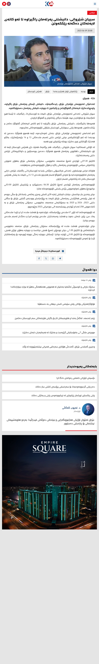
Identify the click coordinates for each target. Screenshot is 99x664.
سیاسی (92, 12)
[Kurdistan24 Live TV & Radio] (4, 4)
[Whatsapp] (53, 258)
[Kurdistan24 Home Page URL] (49, 3)
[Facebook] (39, 258)
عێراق (91, 91)
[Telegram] (60, 258)
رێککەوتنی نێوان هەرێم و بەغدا (65, 91)
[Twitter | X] (46, 258)
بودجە (83, 91)
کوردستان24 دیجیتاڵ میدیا (47, 251)
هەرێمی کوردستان (35, 91)
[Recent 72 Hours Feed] (9, 4)
